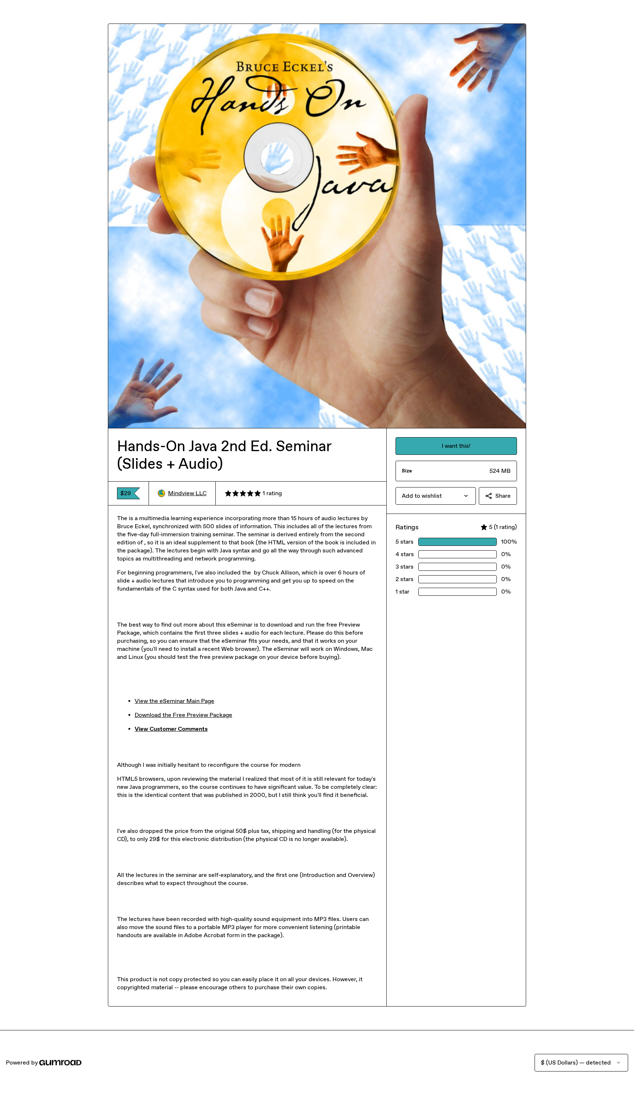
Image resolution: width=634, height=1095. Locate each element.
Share (503, 495)
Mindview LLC (187, 493)
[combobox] (436, 496)
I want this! (456, 445)
